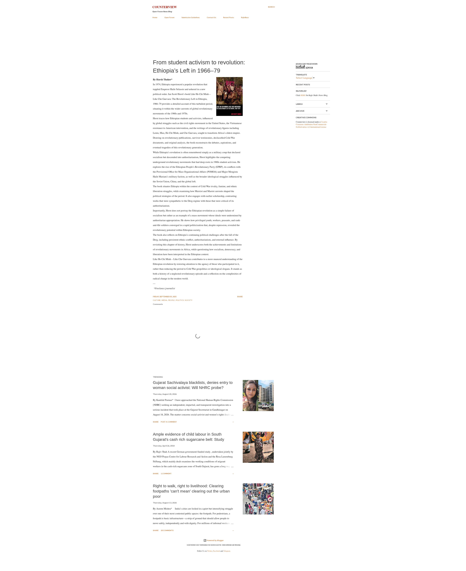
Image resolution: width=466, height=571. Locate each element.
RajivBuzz (245, 17)
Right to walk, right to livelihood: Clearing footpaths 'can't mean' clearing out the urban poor (191, 491)
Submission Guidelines (191, 17)
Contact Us (211, 17)
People (171, 300)
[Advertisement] (213, 39)
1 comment (166, 473)
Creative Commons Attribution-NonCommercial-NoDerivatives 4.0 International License (311, 124)
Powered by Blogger (215, 540)
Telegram (226, 551)
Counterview (164, 7)
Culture (157, 300)
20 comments (167, 530)
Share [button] (240, 297)
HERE (303, 95)
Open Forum (169, 17)
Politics (180, 300)
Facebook (216, 551)
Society (188, 300)
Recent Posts (228, 17)
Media (164, 300)
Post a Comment (169, 422)
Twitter (209, 551)
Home (154, 17)
